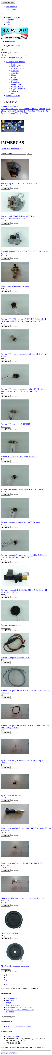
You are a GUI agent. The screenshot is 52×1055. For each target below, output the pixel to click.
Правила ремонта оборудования (20, 1009)
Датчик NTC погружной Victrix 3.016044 (18, 457)
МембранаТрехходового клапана (15, 966)
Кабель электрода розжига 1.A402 (15, 658)
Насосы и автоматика (15, 62)
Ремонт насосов (13, 17)
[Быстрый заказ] (12, 188)
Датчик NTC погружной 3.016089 (15, 424)
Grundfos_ (15, 82)
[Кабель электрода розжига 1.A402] (15, 655)
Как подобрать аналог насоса (18, 1026)
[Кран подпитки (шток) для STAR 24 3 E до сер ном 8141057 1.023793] (15, 758)
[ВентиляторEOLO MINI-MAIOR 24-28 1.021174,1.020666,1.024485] (15, 214)
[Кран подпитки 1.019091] (15, 793)
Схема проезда (12, 1036)
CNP (8, 24)
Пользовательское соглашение (19, 1007)
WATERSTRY (17, 86)
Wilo (8, 22)
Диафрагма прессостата (11, 625)
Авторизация (11, 9)
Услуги (9, 1003)
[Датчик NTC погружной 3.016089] (15, 422)
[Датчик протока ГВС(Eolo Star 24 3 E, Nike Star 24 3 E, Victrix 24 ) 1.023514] (15, 588)
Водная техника (18, 89)
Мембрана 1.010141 (9, 933)
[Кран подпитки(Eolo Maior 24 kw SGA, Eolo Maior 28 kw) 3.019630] (15, 826)
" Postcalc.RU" (40, 1047)
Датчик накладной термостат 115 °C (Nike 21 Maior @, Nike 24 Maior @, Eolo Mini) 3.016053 (24, 556)
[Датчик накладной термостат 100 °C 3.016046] (15, 520)
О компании (11, 998)
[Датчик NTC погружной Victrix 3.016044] (15, 454)
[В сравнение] (17, 188)
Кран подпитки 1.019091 (11, 795)
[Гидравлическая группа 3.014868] (15, 284)
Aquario (14, 73)
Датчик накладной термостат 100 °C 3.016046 (20, 522)
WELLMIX (16, 66)
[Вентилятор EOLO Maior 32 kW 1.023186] (15, 181)
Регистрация (11, 7)
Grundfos (10, 20)
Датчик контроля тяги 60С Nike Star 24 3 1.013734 (22, 489)
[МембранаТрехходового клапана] (15, 964)
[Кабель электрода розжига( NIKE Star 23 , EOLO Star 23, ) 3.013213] (15, 688)
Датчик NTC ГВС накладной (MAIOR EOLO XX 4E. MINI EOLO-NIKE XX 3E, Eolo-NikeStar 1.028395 (24, 320)
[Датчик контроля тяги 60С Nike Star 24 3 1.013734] (15, 487)
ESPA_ (14, 77)
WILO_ (14, 93)
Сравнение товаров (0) (11, 149)
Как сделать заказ (13, 1005)
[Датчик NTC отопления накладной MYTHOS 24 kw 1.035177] (15, 352)
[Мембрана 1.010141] (15, 931)
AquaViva (15, 71)
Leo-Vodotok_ (17, 84)
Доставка (10, 1012)
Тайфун (14, 91)
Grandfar (14, 80)
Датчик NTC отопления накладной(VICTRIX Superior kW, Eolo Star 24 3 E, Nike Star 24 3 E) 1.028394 (24, 390)
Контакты (10, 1000)
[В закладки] (15, 188)
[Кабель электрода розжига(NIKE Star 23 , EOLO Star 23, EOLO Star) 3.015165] (15, 723)
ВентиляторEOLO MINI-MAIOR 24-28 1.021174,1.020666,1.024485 (17, 217)
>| (7, 984)
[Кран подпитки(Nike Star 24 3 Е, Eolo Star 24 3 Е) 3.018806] (15, 861)
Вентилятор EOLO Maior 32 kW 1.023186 (19, 183)
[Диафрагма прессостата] (15, 623)
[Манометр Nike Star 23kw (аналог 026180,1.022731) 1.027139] (15, 896)
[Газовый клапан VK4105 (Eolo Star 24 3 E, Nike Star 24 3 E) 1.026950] (15, 249)
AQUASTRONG (18, 68)
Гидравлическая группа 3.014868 (15, 286)
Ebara (13, 75)
